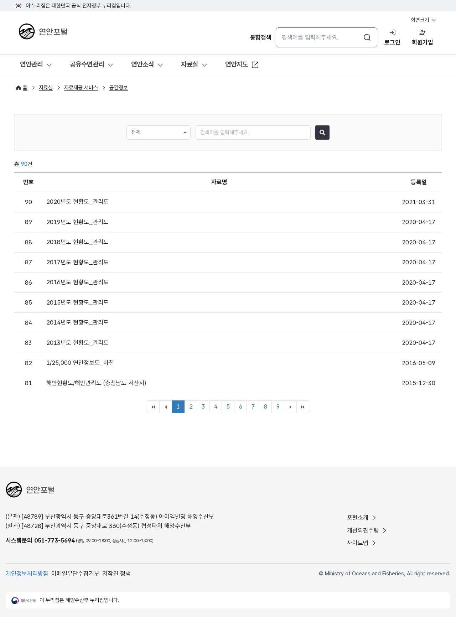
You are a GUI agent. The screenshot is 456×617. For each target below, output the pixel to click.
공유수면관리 (87, 64)
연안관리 (31, 64)
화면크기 (421, 20)
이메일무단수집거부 (75, 573)
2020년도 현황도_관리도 (77, 201)
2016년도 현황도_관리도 (77, 282)
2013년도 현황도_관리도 (77, 342)
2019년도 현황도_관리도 (77, 221)
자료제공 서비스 (81, 87)
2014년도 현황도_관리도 (77, 322)
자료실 (189, 64)
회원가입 (422, 42)
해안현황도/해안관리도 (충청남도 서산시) (96, 383)
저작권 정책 (116, 573)
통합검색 (260, 37)
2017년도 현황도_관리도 (77, 262)
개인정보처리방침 (27, 573)
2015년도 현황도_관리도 (77, 302)
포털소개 (358, 517)
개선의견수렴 (364, 530)
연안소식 (142, 64)
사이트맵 (358, 542)
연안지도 (236, 64)
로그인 (392, 42)
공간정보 (118, 87)
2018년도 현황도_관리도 (77, 241)
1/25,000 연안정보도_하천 (80, 362)
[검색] (322, 132)
